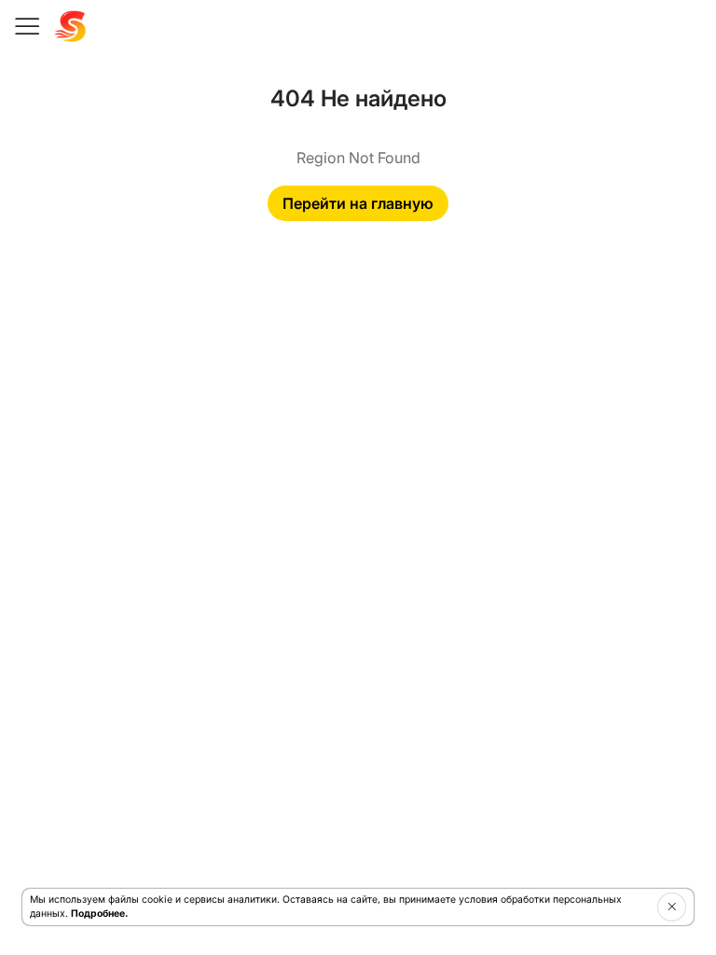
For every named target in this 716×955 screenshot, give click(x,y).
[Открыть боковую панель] (26, 26)
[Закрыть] (671, 906)
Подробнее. (99, 913)
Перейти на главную (358, 203)
